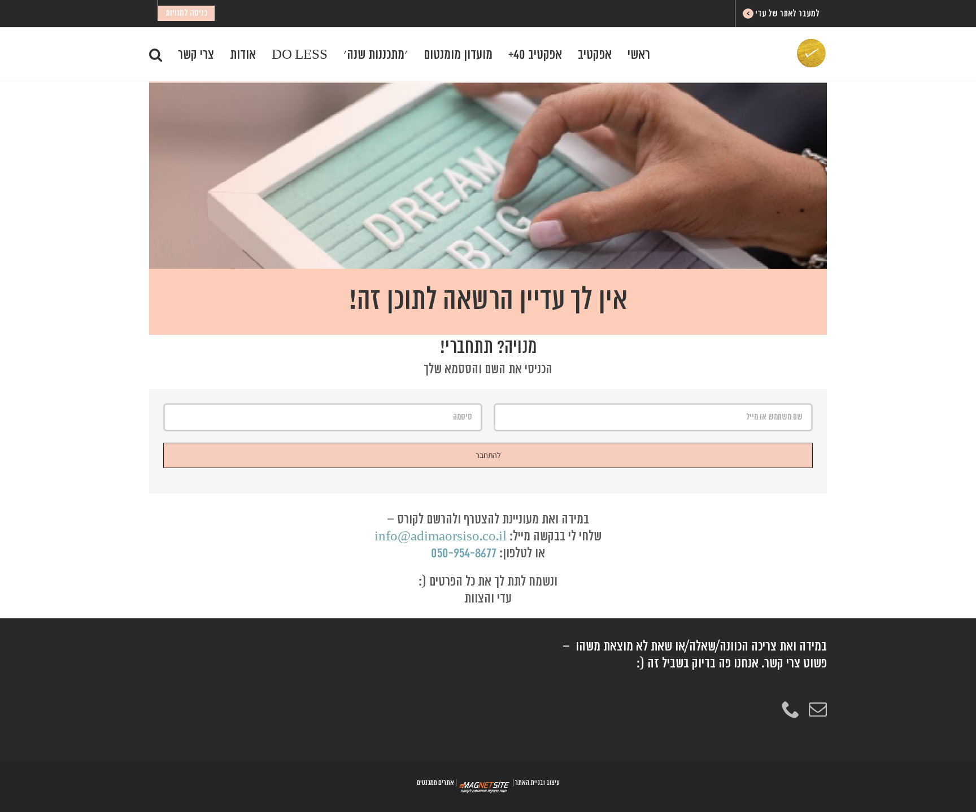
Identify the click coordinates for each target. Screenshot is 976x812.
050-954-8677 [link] (463, 553)
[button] (155, 54)
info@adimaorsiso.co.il (440, 536)
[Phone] (791, 709)
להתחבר (488, 455)
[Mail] (818, 709)
